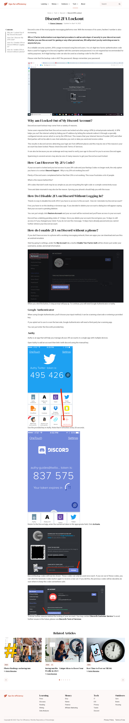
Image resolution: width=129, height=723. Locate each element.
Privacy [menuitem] (96, 705)
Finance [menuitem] (67, 705)
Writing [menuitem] (41, 708)
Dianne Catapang (56, 23)
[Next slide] (123, 680)
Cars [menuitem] (117, 699)
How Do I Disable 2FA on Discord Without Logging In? (16, 45)
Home (49, 13)
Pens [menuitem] (41, 699)
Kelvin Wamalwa (11, 671)
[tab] (59, 679)
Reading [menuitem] (42, 705)
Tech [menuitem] (74, 4)
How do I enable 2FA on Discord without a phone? (16, 51)
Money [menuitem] (54, 4)
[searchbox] (111, 4)
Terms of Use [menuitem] (120, 720)
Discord (62, 13)
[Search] (119, 4)
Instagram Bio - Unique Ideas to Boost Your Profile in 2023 (64, 669)
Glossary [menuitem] (42, 702)
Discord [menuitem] (96, 711)
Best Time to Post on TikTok (99, 668)
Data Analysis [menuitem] (44, 711)
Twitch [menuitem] (96, 708)
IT (52, 665)
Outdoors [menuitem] (64, 4)
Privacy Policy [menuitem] (109, 720)
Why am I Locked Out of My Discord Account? (15, 34)
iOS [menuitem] (95, 702)
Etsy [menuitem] (66, 699)
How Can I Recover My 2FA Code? (15, 39)
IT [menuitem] (94, 699)
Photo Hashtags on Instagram (17, 668)
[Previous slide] (6, 680)
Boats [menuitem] (117, 702)
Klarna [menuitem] (67, 702)
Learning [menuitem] (44, 4)
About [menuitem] (83, 4)
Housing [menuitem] (118, 705)
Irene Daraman (52, 674)
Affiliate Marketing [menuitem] (71, 708)
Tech (55, 13)
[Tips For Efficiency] (15, 4)
